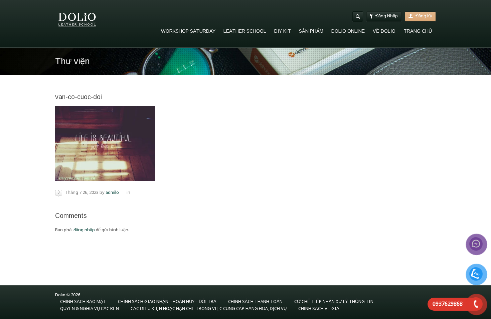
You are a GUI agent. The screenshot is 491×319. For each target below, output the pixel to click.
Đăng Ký (424, 16)
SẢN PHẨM (311, 31)
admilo (112, 193)
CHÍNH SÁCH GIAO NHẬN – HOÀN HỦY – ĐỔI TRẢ (167, 302)
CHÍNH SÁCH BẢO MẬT (83, 302)
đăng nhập (84, 230)
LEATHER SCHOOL (244, 31)
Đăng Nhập (386, 16)
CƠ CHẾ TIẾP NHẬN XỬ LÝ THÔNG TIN (333, 302)
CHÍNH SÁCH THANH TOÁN (255, 302)
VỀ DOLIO (384, 31)
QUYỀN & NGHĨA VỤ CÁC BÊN (89, 309)
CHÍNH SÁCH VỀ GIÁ (318, 309)
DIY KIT (282, 31)
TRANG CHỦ (417, 31)
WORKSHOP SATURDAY (188, 31)
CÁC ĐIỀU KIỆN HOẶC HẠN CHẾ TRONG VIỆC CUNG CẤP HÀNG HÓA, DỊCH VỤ (209, 309)
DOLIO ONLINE (348, 31)
